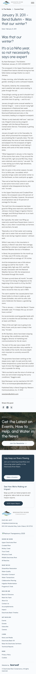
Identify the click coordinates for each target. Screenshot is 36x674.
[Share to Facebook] (3, 407)
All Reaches (5, 560)
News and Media (7, 637)
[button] (32, 2)
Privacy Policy (6, 655)
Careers (4, 629)
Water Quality (6, 571)
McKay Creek (6, 548)
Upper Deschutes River (9, 542)
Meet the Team (7, 597)
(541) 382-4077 (7, 520)
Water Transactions (8, 577)
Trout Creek (5, 551)
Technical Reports (7, 647)
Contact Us (5, 603)
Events (4, 620)
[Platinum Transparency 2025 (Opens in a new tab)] (13, 533)
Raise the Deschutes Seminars (11, 643)
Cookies (4, 658)
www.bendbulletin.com (10, 394)
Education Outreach (8, 574)
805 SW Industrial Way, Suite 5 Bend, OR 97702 (17, 526)
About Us (5, 600)
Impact (4, 609)
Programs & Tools (7, 586)
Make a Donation (12, 477)
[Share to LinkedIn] (7, 407)
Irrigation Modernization (9, 583)
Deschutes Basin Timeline (10, 612)
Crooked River (6, 545)
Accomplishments (7, 606)
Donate (4, 623)
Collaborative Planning (9, 580)
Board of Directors (8, 594)
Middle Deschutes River (9, 557)
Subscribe (5, 626)
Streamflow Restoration (9, 568)
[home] (12, 3)
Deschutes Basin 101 (8, 640)
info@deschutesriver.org (10, 523)
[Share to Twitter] (11, 407)
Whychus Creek (7, 554)
